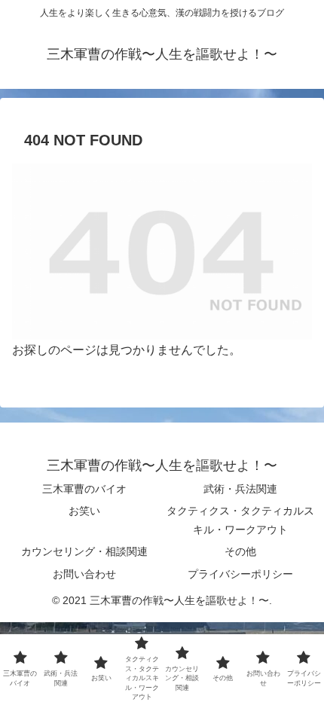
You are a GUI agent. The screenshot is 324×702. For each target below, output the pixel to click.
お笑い (84, 511)
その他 (240, 551)
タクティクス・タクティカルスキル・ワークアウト (240, 520)
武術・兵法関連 (240, 489)
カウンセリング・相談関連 (84, 551)
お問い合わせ (84, 574)
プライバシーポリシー (240, 574)
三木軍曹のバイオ (84, 489)
